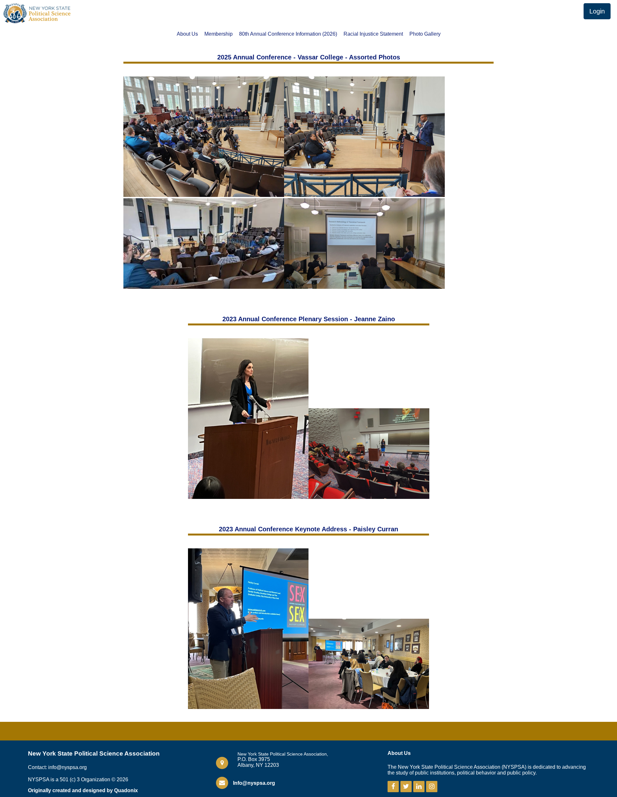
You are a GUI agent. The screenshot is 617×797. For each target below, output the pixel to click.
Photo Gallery (425, 34)
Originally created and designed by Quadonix (83, 790)
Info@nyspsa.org (254, 783)
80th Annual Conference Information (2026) (288, 34)
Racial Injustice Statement (373, 34)
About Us (187, 34)
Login (597, 11)
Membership (218, 34)
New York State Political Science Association (94, 753)
